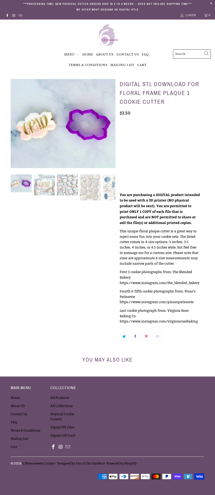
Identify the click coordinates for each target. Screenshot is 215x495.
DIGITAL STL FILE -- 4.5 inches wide (147, 162)
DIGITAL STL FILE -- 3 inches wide (145, 131)
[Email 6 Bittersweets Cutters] (20, 15)
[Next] (111, 123)
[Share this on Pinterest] (146, 336)
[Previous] (14, 123)
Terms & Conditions (88, 65)
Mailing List (122, 65)
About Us (105, 54)
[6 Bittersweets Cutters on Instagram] (13, 15)
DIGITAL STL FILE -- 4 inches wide (145, 152)
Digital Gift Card (62, 435)
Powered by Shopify (121, 463)
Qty (122, 174)
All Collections (61, 406)
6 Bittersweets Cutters (38, 463)
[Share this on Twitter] (124, 336)
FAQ (145, 54)
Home (87, 54)
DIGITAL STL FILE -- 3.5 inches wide (147, 141)
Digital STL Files (62, 427)
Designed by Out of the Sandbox (81, 463)
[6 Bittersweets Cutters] (108, 35)
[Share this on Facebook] (135, 336)
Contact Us (128, 54)
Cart (142, 65)
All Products (59, 398)
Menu (69, 54)
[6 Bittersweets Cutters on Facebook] (7, 15)
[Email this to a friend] (157, 336)
